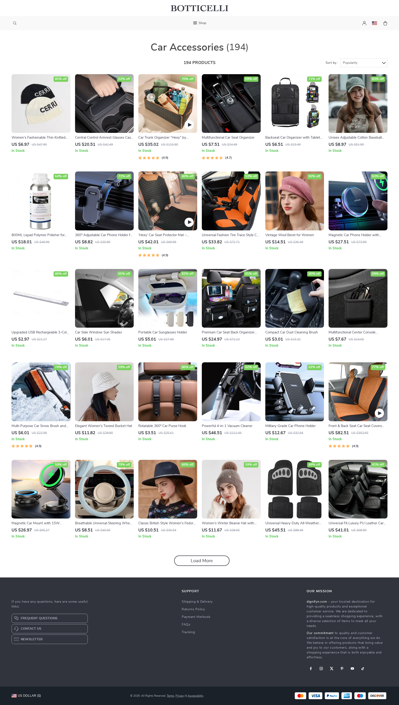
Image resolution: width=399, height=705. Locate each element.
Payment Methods (196, 617)
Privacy (179, 695)
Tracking (188, 632)
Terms (170, 695)
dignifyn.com (317, 601)
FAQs (186, 624)
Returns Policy (193, 609)
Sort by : (332, 62)
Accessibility (195, 695)
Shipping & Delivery (197, 601)
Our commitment (320, 633)
